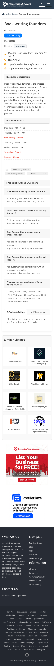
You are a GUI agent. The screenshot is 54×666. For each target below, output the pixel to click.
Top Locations (35, 543)
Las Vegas (33, 632)
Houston (42, 612)
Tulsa (10, 649)
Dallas (11, 618)
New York (10, 612)
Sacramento (18, 639)
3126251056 (14, 60)
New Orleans (29, 649)
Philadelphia (10, 615)
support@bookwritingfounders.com (25, 68)
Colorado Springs (27, 642)
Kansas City (30, 639)
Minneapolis (44, 646)
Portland (8, 632)
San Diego (44, 615)
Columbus (34, 622)
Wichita (18, 649)
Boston (22, 629)
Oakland (32, 646)
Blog (31, 547)
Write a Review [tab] (39, 312)
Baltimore (44, 632)
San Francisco (9, 622)
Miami (23, 646)
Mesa (6, 642)
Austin (28, 618)
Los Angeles (22, 612)
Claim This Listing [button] (13, 35)
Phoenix (20, 615)
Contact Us (34, 573)
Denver (28, 625)
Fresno (8, 639)
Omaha (15, 646)
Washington (12, 629)
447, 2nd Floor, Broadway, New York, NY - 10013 (28, 54)
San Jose (20, 618)
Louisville (9, 636)
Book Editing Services (15, 174)
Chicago (33, 612)
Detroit (45, 625)
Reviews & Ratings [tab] (17, 312)
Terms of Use (35, 580)
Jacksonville (39, 618)
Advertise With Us (37, 577)
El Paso (36, 625)
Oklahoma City (20, 632)
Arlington (41, 649)
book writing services (21, 169)
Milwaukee (20, 636)
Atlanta (14, 642)
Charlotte (10, 625)
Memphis (32, 629)
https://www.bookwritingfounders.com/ (27, 64)
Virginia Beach (42, 642)
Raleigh (7, 646)
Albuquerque (33, 636)
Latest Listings (35, 558)
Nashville (42, 629)
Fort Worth (46, 622)
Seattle (19, 625)
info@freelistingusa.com (16, 595)
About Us (33, 569)
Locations (33, 554)
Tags (31, 550)
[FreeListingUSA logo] (16, 4)
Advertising (11, 14)
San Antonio (32, 615)
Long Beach (43, 639)
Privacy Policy (35, 584)
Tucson (44, 636)
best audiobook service (37, 174)
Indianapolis (22, 622)
